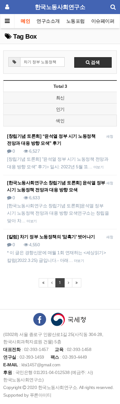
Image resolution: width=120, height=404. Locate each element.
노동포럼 (75, 21)
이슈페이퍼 (103, 21)
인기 (60, 109)
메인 (25, 21)
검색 (95, 62)
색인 (60, 120)
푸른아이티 (41, 395)
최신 (60, 97)
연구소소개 (48, 21)
